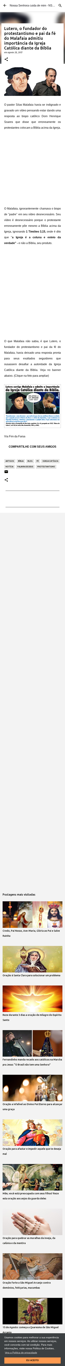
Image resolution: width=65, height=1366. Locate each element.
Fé (38, 461)
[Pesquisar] (60, 5)
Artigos (10, 461)
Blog (30, 461)
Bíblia (21, 461)
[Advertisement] (32, 168)
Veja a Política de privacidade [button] (21, 1352)
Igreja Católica (50, 461)
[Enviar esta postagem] (6, 473)
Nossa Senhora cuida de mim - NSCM (33, 5)
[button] (6, 59)
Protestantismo (46, 467)
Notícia (9, 467)
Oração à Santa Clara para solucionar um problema (31, 975)
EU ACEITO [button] (32, 1360)
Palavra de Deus (25, 467)
